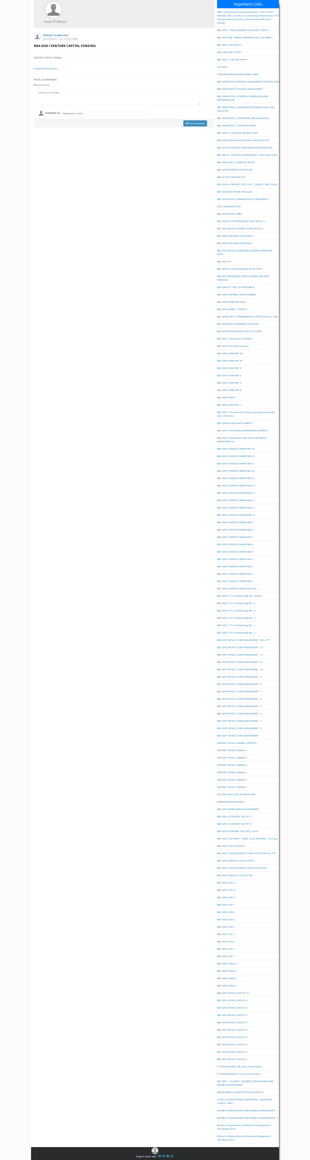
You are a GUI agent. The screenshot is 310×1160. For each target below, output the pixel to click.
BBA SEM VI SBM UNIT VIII (230, 353)
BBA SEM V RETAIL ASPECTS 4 (232, 1037)
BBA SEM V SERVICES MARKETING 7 (235, 537)
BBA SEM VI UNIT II (226, 397)
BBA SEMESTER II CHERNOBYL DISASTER (238, 324)
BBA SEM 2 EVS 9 (225, 897)
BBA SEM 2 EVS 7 (225, 904)
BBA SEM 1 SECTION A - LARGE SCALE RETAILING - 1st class (247, 838)
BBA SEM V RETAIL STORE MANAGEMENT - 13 (240, 647)
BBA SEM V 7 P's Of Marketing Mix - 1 (236, 632)
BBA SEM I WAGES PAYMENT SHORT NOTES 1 (240, 228)
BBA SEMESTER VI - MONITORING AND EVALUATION (243, 118)
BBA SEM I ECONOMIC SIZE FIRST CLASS (238, 831)
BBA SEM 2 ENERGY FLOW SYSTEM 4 (235, 860)
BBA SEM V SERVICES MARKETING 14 (236, 485)
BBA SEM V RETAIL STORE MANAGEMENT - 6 (239, 698)
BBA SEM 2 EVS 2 (225, 948)
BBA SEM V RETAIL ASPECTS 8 (232, 1007)
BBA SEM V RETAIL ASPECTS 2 (232, 1051)
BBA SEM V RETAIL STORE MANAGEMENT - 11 (240, 662)
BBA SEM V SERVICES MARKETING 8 (235, 529)
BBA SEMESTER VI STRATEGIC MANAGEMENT (240, 89)
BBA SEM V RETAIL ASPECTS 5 (232, 1029)
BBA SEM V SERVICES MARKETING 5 (235, 551)
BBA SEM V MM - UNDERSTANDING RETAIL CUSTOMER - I (245, 37)
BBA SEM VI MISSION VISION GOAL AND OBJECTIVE (243, 140)
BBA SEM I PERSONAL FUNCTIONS (234, 243)
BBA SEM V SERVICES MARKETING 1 (235, 581)
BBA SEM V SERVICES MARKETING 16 (236, 470)
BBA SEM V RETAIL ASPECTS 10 (233, 993)
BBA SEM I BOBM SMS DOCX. (232, 301)
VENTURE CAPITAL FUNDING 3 (232, 772)
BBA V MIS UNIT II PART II (229, 52)
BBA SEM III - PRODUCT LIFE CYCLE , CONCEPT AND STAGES (247, 184)
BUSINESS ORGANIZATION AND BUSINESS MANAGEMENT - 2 (247, 1117)
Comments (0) (42, 85)
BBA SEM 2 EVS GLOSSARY (231, 846)
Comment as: (52, 112)
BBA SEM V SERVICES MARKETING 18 (236, 456)
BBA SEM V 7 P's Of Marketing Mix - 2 (236, 625)
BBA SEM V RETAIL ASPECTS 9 (232, 1000)
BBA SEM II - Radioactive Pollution (234, 338)
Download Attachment (45, 68)
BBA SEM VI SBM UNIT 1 (229, 404)
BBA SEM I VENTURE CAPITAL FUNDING (236, 294)
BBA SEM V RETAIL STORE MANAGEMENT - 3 (239, 721)
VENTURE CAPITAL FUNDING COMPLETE (237, 743)
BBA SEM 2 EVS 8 (225, 912)
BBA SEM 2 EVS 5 (225, 926)
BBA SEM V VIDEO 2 (227, 978)
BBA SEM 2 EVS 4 (225, 934)
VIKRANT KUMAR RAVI (56, 35)
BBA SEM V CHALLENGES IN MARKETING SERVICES (242, 430)
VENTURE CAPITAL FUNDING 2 (232, 779)
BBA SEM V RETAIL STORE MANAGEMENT (238, 735)
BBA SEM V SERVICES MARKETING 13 (236, 493)
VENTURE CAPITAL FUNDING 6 (232, 750)
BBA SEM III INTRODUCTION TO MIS (235, 169)
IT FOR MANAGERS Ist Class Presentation (238, 1074)
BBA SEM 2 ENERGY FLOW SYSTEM (235, 875)
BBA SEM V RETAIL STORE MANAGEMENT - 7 (239, 691)
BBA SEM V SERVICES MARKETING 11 (236, 507)
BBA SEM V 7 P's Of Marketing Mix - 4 (236, 610)
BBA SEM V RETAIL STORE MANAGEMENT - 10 (240, 669)
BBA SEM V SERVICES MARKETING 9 (235, 522)
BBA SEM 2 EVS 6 (225, 919)
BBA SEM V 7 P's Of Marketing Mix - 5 (236, 603)
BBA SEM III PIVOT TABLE (229, 213)
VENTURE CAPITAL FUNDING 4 (232, 765)
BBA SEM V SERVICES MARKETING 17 (236, 463)
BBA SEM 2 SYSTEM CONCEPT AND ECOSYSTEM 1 (242, 868)
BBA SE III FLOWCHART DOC (231, 177)
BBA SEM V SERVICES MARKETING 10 (236, 515)
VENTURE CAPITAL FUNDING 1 (232, 787)
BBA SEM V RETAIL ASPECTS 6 (232, 1022)
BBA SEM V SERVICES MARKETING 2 (235, 573)
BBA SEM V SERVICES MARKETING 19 (236, 448)
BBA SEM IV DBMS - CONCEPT (232, 309)
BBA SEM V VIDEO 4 (227, 963)
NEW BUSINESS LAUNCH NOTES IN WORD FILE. (240, 1092)
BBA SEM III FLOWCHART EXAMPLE (234, 423)
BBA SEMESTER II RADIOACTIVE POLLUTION (239, 331)
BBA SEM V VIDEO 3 (227, 971)
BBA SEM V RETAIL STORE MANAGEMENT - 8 (239, 684)
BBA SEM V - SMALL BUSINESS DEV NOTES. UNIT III (242, 30)
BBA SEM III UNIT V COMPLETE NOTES (236, 162)
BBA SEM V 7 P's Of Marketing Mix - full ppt (239, 595)
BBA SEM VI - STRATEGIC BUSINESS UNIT (237, 133)
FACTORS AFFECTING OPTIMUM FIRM (236, 794)
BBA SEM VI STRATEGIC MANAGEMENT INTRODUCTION (244, 147)
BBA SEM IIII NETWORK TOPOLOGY (235, 191)
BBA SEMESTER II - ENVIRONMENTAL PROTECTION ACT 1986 (247, 316)
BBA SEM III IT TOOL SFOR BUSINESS (236, 287)
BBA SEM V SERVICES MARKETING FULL (237, 588)
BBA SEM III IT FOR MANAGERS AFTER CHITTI (239, 268)
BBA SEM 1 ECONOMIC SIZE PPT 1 (234, 823)
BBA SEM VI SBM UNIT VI (229, 368)
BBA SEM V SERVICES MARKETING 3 (235, 566)
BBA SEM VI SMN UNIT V (229, 375)
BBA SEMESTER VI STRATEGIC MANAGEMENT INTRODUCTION (248, 81)
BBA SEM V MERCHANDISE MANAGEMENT (238, 809)
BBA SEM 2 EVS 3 (225, 941)
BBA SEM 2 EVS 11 (226, 882)
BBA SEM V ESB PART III (229, 44)
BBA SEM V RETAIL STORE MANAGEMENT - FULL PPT (243, 640)
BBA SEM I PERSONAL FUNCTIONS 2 (235, 235)
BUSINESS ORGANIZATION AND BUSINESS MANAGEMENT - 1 (247, 1110)
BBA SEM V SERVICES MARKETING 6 (235, 544)
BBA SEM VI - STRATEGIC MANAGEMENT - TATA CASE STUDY (247, 155)
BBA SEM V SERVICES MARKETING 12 (236, 500)
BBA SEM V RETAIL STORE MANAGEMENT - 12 (240, 654)
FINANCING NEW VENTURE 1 (231, 801)
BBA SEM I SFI (224, 261)
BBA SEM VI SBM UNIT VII (229, 360)
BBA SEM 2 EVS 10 (226, 890)
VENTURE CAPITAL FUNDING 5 (232, 757)
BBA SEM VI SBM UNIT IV (229, 382)
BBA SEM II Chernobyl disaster (233, 346)
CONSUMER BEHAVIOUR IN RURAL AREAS (238, 74)
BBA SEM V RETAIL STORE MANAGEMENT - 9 (239, 676)
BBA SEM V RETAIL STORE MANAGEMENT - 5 (239, 706)
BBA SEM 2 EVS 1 (225, 956)
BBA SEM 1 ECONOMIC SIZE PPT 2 (234, 816)
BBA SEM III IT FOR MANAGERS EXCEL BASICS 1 (241, 221)
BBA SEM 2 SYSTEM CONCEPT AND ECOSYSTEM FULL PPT (246, 853)
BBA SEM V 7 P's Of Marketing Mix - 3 (236, 618)
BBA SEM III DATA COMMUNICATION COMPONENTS (242, 199)
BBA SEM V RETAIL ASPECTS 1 (232, 1059)
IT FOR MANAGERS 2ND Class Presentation (239, 1066)
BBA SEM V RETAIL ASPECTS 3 (232, 1044)
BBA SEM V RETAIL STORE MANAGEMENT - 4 (239, 713)
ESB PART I (222, 67)
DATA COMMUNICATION (229, 206)
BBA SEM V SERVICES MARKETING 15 (236, 478)
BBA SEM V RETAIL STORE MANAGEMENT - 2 (239, 728)
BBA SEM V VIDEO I (226, 985)
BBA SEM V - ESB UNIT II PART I (232, 59)
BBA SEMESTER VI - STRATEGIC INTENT (236, 125)
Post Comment (196, 123)
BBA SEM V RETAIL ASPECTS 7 (232, 1015)
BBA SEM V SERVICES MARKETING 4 (235, 559)
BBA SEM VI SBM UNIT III (229, 390)
